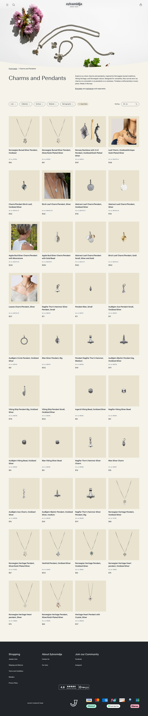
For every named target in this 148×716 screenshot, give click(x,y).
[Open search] (13, 4)
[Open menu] (7, 4)
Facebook (78, 659)
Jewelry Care (13, 659)
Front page (13, 69)
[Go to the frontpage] (74, 5)
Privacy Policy (13, 683)
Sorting (117, 104)
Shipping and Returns (16, 665)
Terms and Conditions (16, 671)
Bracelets (78, 89)
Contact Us (45, 659)
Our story (45, 665)
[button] (74, 687)
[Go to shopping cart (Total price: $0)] (140, 4)
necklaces (90, 89)
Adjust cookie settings (35, 703)
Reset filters (84, 104)
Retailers (11, 677)
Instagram (78, 665)
